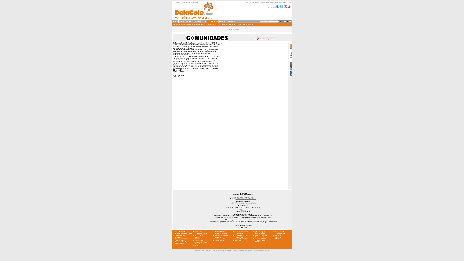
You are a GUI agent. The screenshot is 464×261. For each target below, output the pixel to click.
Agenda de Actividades (180, 24)
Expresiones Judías (201, 242)
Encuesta (232, 24)
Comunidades (239, 233)
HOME (175, 21)
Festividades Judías (201, 233)
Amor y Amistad (179, 232)
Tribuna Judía (239, 237)
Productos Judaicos (261, 240)
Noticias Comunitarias (196, 24)
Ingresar (178, 2)
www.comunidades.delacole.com (243, 197)
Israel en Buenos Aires (241, 238)
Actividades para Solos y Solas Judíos (182, 239)
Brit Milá (277, 238)
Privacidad (287, 2)
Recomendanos (251, 2)
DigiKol (266, 250)
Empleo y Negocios (259, 232)
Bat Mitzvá (278, 237)
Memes (197, 237)
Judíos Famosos (200, 244)
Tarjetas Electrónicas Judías (183, 233)
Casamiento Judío (280, 233)
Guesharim (238, 240)
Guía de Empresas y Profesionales (217, 24)
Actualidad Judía (219, 232)
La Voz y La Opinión (241, 235)
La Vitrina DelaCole (260, 238)
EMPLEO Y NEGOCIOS (227, 21)
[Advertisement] (272, 78)
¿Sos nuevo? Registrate (190, 2)
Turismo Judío (199, 238)
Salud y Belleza (179, 243)
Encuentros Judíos (180, 235)
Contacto (269, 2)
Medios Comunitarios (240, 232)
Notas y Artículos (220, 238)
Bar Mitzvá (278, 235)
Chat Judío (178, 237)
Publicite (257, 242)
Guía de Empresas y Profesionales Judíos (261, 236)
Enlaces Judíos (248, 24)
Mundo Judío (197, 232)
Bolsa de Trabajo (260, 233)
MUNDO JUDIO (200, 21)
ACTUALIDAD (212, 21)
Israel (196, 245)
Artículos (239, 24)
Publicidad (261, 2)
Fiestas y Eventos (279, 232)
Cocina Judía (199, 240)
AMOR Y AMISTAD (186, 21)
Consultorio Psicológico (182, 242)
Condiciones (278, 2)
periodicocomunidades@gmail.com (245, 198)
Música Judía (199, 235)
